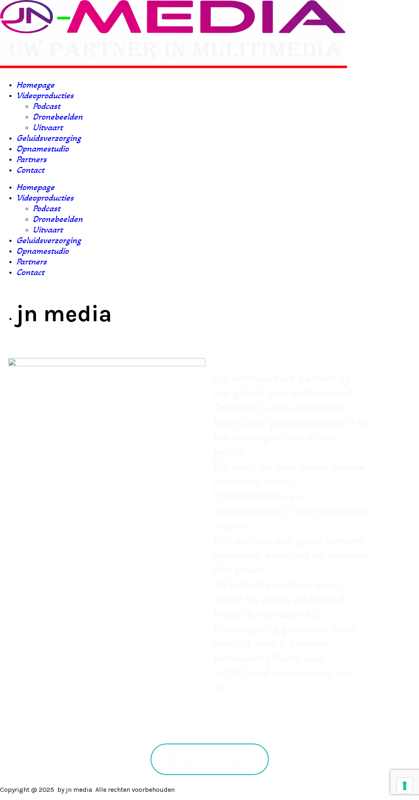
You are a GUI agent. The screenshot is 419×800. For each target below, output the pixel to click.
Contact (30, 170)
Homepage (35, 84)
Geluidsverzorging (48, 138)
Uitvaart (48, 127)
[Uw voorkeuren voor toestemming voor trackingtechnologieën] (404, 785)
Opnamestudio (42, 148)
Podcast (46, 106)
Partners (31, 159)
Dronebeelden (58, 116)
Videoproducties (45, 95)
